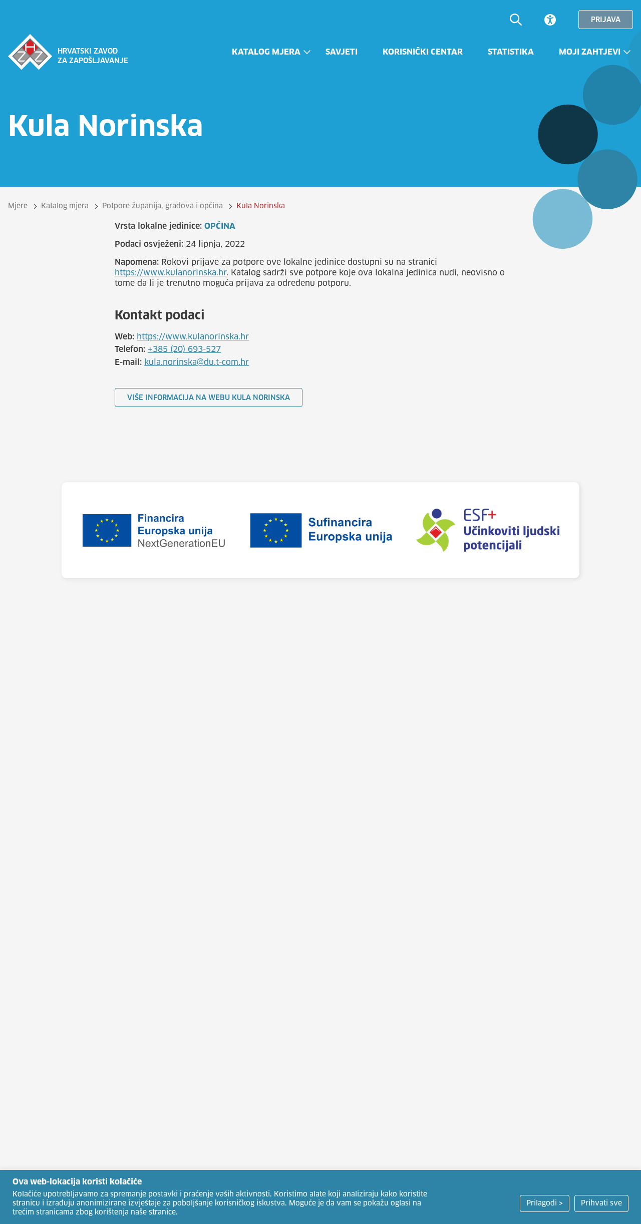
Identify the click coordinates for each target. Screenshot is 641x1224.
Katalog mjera (266, 52)
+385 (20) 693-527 (184, 349)
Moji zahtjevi (589, 52)
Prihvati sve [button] (601, 1203)
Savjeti (342, 52)
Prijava (605, 20)
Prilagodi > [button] (544, 1203)
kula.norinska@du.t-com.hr (196, 362)
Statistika (511, 52)
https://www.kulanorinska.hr (170, 273)
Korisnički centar (423, 52)
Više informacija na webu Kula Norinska (208, 397)
